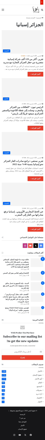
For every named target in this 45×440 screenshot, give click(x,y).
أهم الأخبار (38, 379)
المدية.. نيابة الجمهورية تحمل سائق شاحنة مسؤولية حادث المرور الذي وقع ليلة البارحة (16, 285)
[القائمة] (3, 10)
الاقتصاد (39, 398)
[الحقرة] (35, 9)
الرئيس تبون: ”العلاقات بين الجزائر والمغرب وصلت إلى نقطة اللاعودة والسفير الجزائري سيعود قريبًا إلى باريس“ (22, 110)
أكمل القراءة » (35, 74)
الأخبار (40, 371)
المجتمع (39, 386)
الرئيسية (39, 18)
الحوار (40, 402)
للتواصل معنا (22, 422)
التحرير (39, 56)
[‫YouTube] (30, 245)
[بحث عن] (42, 10)
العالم (40, 383)
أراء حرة (39, 394)
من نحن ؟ (23, 418)
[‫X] (35, 245)
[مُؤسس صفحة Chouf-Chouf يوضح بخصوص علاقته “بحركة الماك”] (37, 311)
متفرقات (39, 390)
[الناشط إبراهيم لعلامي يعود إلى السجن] (37, 276)
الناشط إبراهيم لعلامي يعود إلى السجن (16, 273)
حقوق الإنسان (37, 375)
